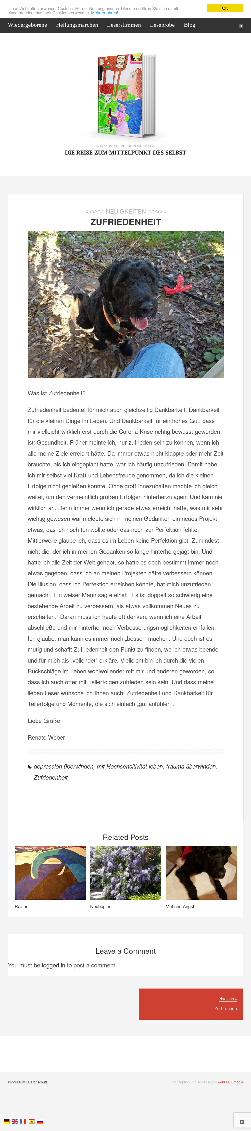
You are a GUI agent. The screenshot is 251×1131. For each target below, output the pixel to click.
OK (225, 8)
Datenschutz (38, 1082)
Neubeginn (101, 906)
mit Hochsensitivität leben (130, 766)
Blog (189, 25)
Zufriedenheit (125, 221)
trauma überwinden (191, 766)
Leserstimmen (124, 25)
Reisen (21, 906)
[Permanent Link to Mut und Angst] (201, 897)
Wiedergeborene (27, 25)
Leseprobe (162, 25)
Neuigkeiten (126, 211)
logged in (53, 965)
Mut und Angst (180, 906)
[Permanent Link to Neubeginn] (125, 897)
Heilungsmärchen (77, 25)
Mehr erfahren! (104, 12)
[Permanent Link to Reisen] (50, 897)
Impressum (16, 1082)
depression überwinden (63, 766)
